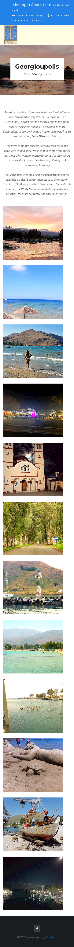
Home (27, 74)
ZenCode (51, 937)
